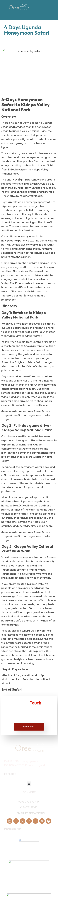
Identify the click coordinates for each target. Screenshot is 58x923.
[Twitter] (22, 821)
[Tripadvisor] (42, 821)
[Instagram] (9, 821)
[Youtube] (35, 821)
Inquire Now (28, 726)
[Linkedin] (29, 821)
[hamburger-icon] (34, 15)
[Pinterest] (48, 821)
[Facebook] (16, 821)
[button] (29, 783)
